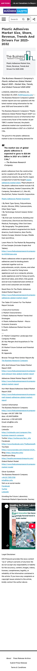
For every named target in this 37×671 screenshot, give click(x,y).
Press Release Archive (22, 658)
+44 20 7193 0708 (8, 477)
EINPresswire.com (25, 95)
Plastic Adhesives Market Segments (16, 199)
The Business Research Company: (15, 361)
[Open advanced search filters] (28, 19)
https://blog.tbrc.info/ (14, 453)
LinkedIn (5, 492)
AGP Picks (5, 3)
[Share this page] (33, 19)
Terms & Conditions (18, 667)
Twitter (4, 489)
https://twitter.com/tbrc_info (19, 438)
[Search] (23, 19)
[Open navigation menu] (4, 19)
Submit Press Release (18, 663)
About (8, 658)
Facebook (6, 486)
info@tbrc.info (7, 480)
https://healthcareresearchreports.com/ (18, 458)
